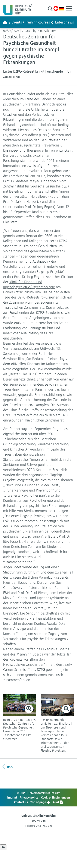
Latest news (64, 22)
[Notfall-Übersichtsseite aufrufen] (55, 8)
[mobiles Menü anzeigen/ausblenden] (69, 8)
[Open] (3, 847)
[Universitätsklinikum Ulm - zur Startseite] (5, 22)
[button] (50, 8)
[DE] (61, 8)
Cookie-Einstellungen (55, 797)
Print (56, 802)
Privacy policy (29, 797)
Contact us (21, 802)
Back (9, 767)
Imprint (12, 797)
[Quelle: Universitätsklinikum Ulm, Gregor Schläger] (19, 705)
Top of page (38, 802)
